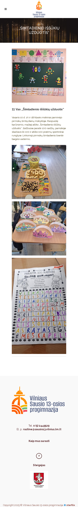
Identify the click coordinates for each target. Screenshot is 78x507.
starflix (70, 505)
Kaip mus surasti (39, 441)
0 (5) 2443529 (41, 425)
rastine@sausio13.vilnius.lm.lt (42, 429)
